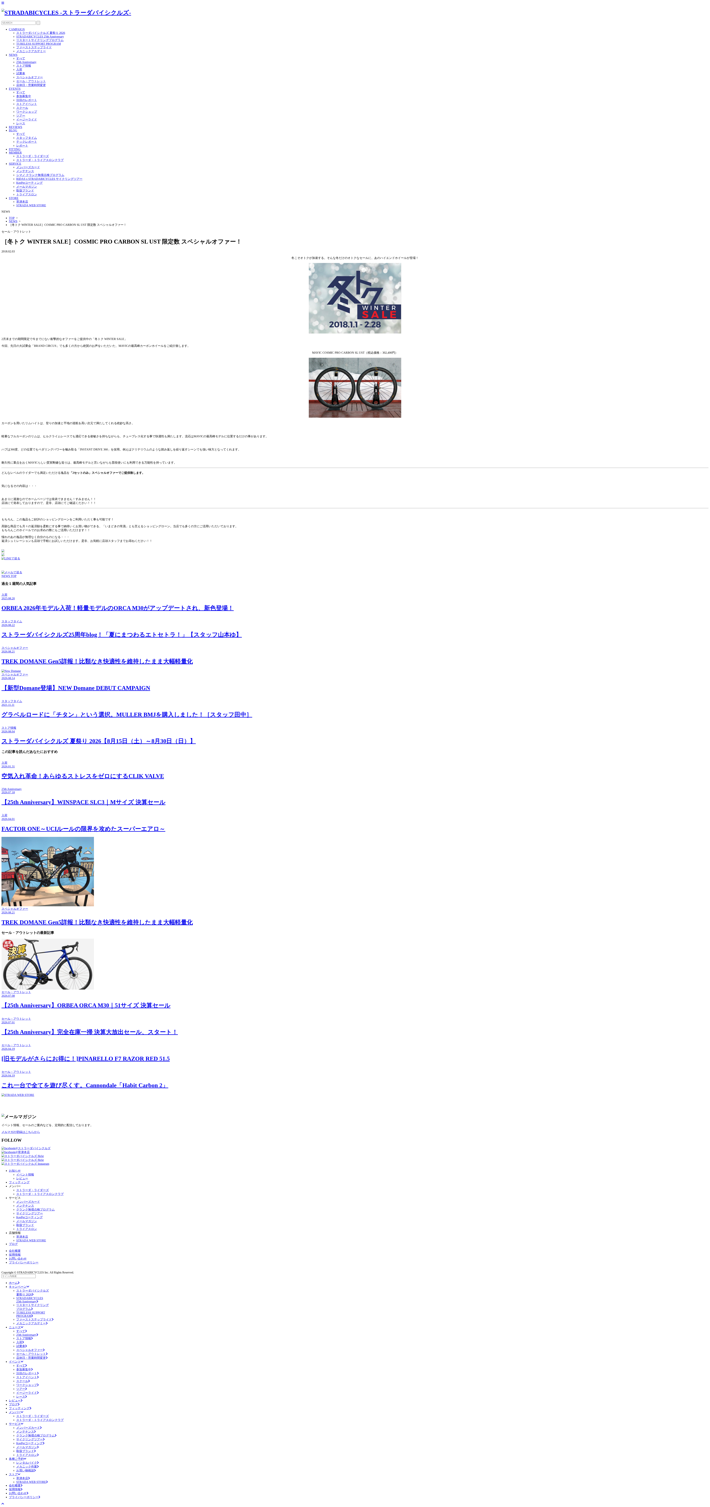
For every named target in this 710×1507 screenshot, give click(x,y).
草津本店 (22, 201)
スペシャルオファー (29, 77)
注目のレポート (26, 100)
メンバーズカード (28, 167)
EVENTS (15, 88)
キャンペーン (18, 1286)
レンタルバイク (26, 1462)
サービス (15, 1423)
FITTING (15, 149)
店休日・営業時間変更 (31, 85)
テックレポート (26, 141)
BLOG (13, 130)
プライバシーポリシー (23, 1262)
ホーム (13, 1282)
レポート (22, 145)
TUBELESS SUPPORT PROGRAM (38, 43)
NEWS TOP (8, 576)
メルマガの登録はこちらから (20, 1132)
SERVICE (15, 163)
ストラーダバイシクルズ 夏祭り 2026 (40, 32)
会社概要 (15, 1250)
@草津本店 (22, 1152)
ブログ (13, 1244)
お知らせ (15, 1170)
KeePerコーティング (29, 182)
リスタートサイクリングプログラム (40, 40)
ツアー (20, 115)
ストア (13, 1474)
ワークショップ (26, 111)
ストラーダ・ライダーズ (32, 156)
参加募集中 (23, 96)
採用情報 (15, 1254)
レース (20, 123)
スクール (22, 107)
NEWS (13, 54)
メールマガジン (26, 186)
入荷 (19, 69)
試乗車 (20, 73)
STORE (13, 198)
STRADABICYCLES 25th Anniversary (40, 36)
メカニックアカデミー (31, 51)
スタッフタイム (26, 137)
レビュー (22, 1178)
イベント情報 (25, 1174)
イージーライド (26, 119)
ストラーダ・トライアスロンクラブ (40, 160)
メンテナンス (25, 171)
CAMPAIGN (17, 29)
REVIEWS (15, 127)
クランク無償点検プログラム (35, 1209)
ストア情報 (23, 65)
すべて (20, 58)
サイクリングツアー (29, 1213)
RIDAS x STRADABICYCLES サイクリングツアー (49, 178)
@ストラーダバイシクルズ (32, 1148)
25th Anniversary (26, 62)
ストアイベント (26, 103)
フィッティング (19, 1182)
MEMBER (15, 152)
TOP (12, 217)
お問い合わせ (18, 1258)
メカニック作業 (26, 1466)
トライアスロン (26, 194)
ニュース (15, 1327)
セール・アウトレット (31, 81)
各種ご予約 (16, 1458)
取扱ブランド (25, 190)
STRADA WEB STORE (31, 205)
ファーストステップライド (34, 47)
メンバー (15, 1412)
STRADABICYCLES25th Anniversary (29, 1300)
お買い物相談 (25, 1470)
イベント (15, 1361)
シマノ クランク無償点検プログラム (40, 175)
